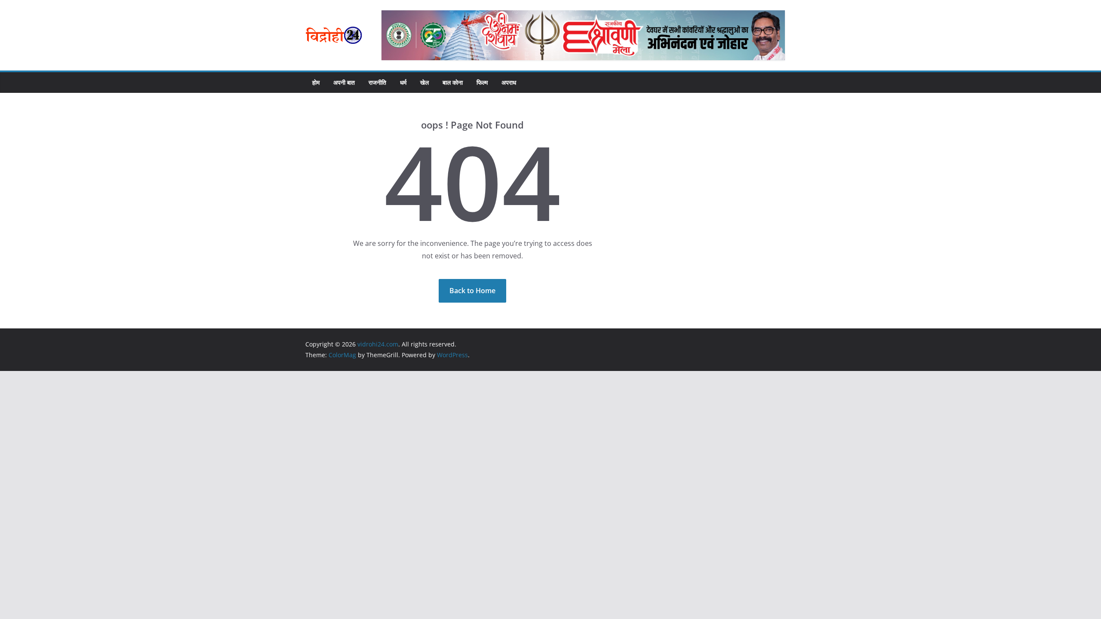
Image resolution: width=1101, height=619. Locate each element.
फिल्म (482, 82)
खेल (424, 82)
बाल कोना (453, 82)
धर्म (403, 82)
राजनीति (377, 82)
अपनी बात (344, 82)
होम (316, 82)
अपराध (508, 82)
